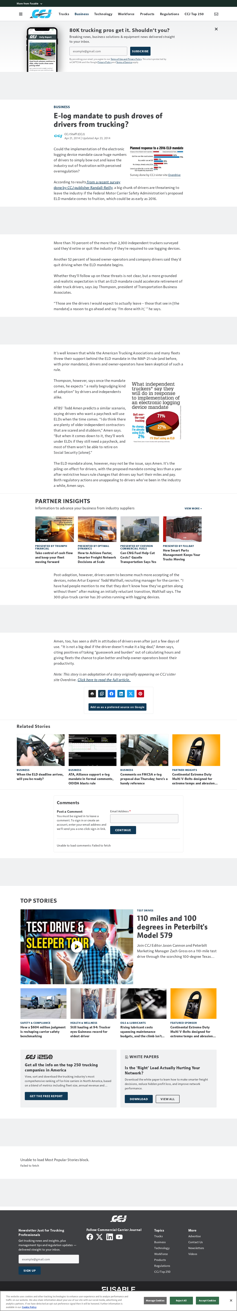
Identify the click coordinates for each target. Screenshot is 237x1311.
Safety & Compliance (35, 1022)
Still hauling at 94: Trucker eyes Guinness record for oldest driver (90, 1031)
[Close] (231, 1300)
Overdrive (174, 175)
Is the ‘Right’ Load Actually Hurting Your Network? (162, 1070)
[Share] (111, 693)
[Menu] (21, 13)
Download (139, 1099)
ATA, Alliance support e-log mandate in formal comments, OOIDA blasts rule (91, 778)
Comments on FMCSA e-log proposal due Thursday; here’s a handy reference (144, 778)
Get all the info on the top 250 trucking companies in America (61, 1067)
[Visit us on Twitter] (99, 1236)
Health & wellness (83, 1022)
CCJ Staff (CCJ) (74, 134)
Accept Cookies (207, 1300)
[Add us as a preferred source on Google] (102, 693)
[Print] (92, 693)
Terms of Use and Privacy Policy (126, 58)
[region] (118, 1301)
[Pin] (140, 693)
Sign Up (30, 1270)
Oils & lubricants (133, 1022)
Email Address (120, 811)
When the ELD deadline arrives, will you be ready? (40, 776)
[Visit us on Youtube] (119, 1236)
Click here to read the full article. (104, 679)
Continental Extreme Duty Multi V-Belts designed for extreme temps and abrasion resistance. (193, 779)
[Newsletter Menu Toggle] (216, 13)
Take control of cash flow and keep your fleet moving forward (54, 557)
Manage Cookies (155, 1300)
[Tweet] (130, 693)
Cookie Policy (29, 1307)
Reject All (181, 1300)
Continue (123, 830)
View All (168, 1099)
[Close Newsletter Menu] (216, 29)
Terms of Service (124, 62)
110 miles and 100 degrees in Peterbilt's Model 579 (172, 926)
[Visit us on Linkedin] (109, 1236)
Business (62, 107)
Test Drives (145, 910)
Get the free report (46, 1096)
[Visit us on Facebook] (89, 1236)
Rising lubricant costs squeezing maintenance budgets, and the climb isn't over (141, 1032)
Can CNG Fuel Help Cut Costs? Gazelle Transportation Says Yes (138, 557)
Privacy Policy (105, 62)
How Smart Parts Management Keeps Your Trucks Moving (181, 554)
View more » (193, 508)
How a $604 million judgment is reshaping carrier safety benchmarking (43, 1031)
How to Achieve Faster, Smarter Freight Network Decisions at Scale (97, 557)
